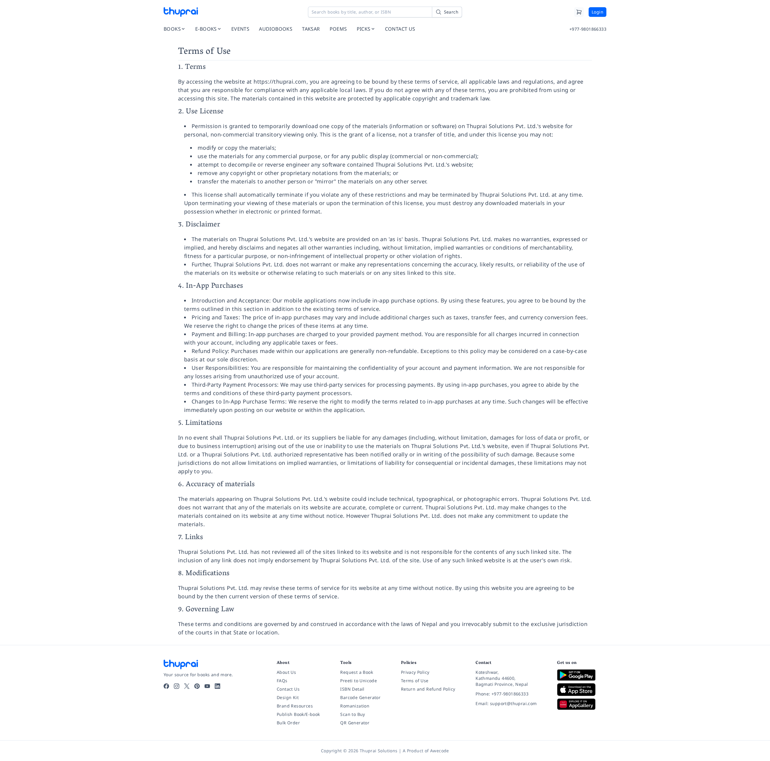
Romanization (354, 706)
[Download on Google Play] (581, 675)
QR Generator (354, 723)
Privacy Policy (415, 672)
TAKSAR (311, 29)
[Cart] (579, 12)
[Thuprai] (181, 12)
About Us (286, 672)
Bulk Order (288, 723)
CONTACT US (400, 29)
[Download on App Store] (581, 689)
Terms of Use (415, 680)
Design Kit (288, 697)
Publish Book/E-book (298, 714)
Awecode (439, 750)
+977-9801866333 (587, 29)
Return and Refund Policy (428, 689)
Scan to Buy (352, 714)
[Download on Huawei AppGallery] (581, 704)
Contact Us (288, 689)
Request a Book (356, 672)
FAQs (282, 680)
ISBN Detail (352, 689)
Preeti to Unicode (358, 680)
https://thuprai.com (280, 81)
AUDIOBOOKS (275, 29)
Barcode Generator (360, 697)
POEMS (338, 29)
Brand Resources (295, 706)
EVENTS (240, 29)
